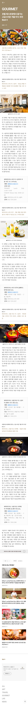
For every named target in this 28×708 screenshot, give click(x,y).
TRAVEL (5, 692)
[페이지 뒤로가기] (3, 3)
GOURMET (10, 9)
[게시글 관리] (10, 561)
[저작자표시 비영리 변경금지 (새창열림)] (20, 561)
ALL (3, 686)
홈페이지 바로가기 (13, 184)
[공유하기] (8, 561)
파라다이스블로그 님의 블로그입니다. (11, 669)
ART (3, 689)
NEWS (4, 702)
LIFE (3, 699)
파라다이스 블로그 (9, 667)
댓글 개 (3, 659)
